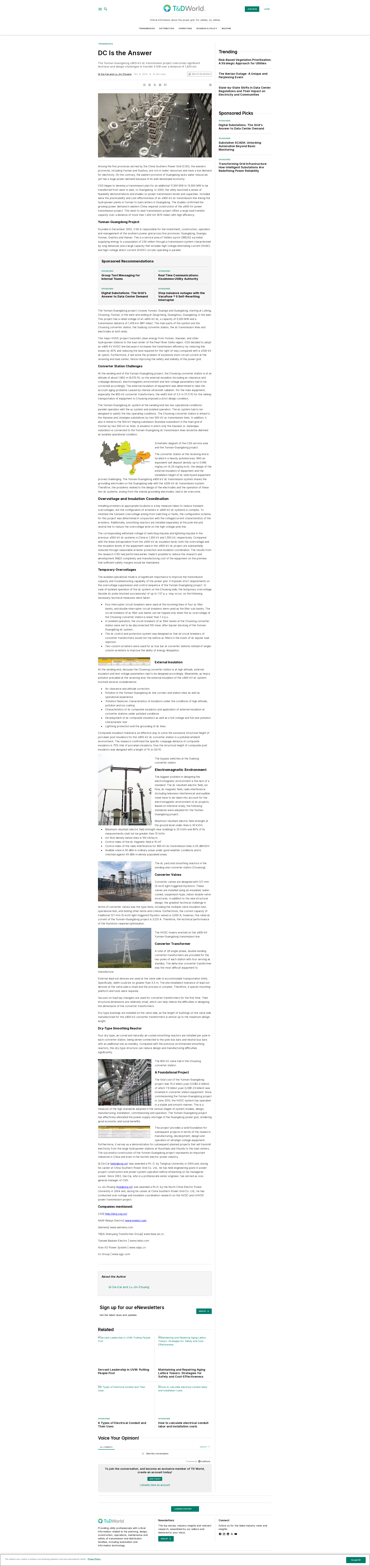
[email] (165, 84)
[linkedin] (149, 84)
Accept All (355, 1560)
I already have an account (155, 1484)
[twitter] (154, 84)
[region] (155, 1454)
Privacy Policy (94, 1559)
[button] (100, 9)
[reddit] (160, 84)
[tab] (106, 1447)
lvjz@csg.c (124, 1186)
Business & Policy (207, 28)
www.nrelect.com (136, 1220)
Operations (185, 28)
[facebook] (144, 84)
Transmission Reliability (111, 1505)
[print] (210, 84)
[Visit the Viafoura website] (204, 1461)
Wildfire (226, 28)
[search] (105, 9)
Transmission (147, 28)
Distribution (166, 28)
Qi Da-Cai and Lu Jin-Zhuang (115, 74)
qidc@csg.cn (119, 1163)
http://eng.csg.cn (115, 1213)
